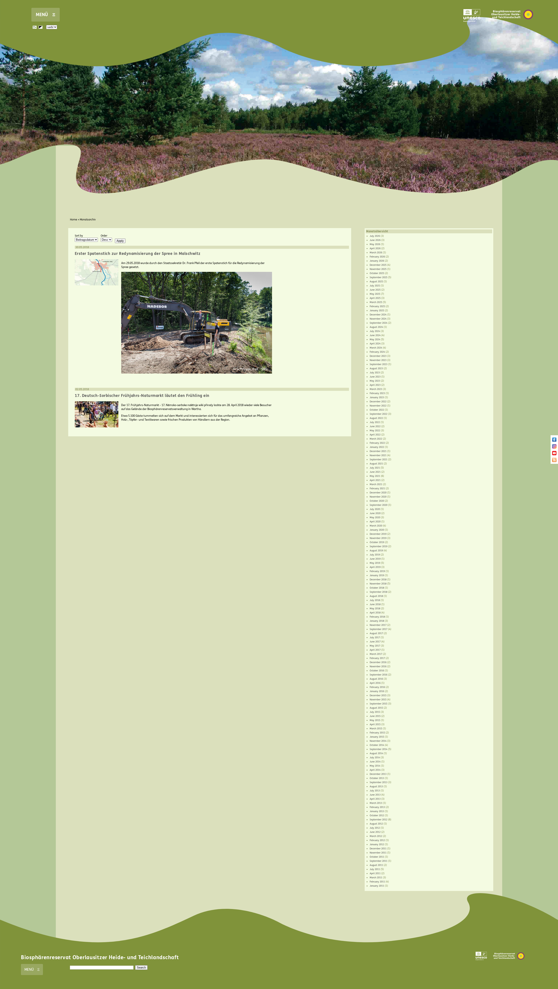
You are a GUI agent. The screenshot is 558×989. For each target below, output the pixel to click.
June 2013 (375, 794)
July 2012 (375, 827)
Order (104, 235)
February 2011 (377, 881)
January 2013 (377, 811)
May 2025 (375, 294)
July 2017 (375, 637)
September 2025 (378, 277)
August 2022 (376, 418)
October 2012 (377, 815)
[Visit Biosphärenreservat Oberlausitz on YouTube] (554, 454)
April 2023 (375, 385)
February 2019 (377, 571)
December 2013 (378, 774)
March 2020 (376, 525)
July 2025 (375, 285)
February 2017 (377, 658)
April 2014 (375, 770)
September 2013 (378, 782)
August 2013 (376, 786)
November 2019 (378, 538)
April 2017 (375, 650)
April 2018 (375, 612)
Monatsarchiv (88, 219)
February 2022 (377, 443)
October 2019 (377, 542)
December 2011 (378, 848)
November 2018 (378, 583)
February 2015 (377, 732)
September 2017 (378, 629)
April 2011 (375, 873)
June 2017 (375, 641)
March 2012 (376, 836)
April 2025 (375, 298)
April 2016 (375, 683)
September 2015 (378, 703)
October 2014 (377, 745)
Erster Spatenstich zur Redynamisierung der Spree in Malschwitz (137, 253)
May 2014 (375, 765)
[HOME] (512, 26)
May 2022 (375, 430)
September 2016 (378, 674)
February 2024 (377, 352)
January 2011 (377, 885)
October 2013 (377, 778)
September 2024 (378, 323)
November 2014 (378, 741)
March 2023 (376, 389)
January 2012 (377, 844)
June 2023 (375, 376)
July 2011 (375, 869)
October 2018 (377, 587)
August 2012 (376, 823)
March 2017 (376, 654)
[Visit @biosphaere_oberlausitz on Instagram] (554, 447)
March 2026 (376, 252)
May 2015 (375, 720)
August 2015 (376, 707)
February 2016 (377, 687)
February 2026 (377, 256)
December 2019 (378, 534)
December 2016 (378, 662)
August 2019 (376, 550)
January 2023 (377, 397)
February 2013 (377, 807)
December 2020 (378, 492)
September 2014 (378, 749)
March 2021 (376, 484)
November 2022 (378, 405)
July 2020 (375, 509)
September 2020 (378, 505)
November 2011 (378, 852)
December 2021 (378, 451)
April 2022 (375, 434)
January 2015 (377, 736)
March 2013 (376, 803)
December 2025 (378, 265)
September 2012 (378, 819)
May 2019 (375, 563)
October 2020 (377, 501)
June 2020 (375, 513)
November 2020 (378, 496)
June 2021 (375, 472)
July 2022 (375, 422)
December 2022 (378, 401)
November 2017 (378, 625)
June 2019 (375, 558)
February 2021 (377, 488)
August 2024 (376, 327)
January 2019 (377, 575)
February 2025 (377, 306)
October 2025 (377, 273)
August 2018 (376, 596)
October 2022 (377, 409)
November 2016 (378, 666)
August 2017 (376, 633)
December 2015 (378, 695)
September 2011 (378, 861)
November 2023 (378, 360)
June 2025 (375, 289)
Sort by (79, 235)
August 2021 (376, 463)
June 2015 (375, 716)
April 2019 (375, 567)
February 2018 (377, 616)
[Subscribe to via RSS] (554, 461)
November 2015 (378, 699)
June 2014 (375, 761)
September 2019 (378, 546)
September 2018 (378, 592)
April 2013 (375, 799)
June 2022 (375, 426)
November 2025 (378, 269)
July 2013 (375, 790)
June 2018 (375, 604)
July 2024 (375, 331)
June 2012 (375, 832)
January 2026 (377, 260)
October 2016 (377, 670)
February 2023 (377, 393)
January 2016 (377, 691)
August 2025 (376, 281)
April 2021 (375, 480)
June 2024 (375, 335)
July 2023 (375, 372)
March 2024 (376, 347)
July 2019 (375, 554)
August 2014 (376, 753)
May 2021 (375, 476)
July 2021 (375, 467)
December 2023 (378, 356)
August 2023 (376, 368)
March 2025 (376, 302)
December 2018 (378, 579)
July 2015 (375, 712)
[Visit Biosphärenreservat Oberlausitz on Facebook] (554, 441)
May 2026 (375, 244)
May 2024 (375, 339)
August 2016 (376, 678)
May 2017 (375, 645)
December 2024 (378, 314)
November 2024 (378, 318)
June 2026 (375, 240)
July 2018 (375, 600)
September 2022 (378, 414)
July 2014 (375, 757)
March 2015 (376, 728)
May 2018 (375, 608)
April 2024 (375, 343)
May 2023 (375, 380)
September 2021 (378, 459)
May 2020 (375, 517)
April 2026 (375, 248)
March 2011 (376, 877)
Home (73, 219)
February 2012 (377, 840)
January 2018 (377, 621)
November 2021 (378, 455)
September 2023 (378, 364)
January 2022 (377, 447)
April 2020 (375, 521)
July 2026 (375, 236)
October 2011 (377, 856)
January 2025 (377, 310)
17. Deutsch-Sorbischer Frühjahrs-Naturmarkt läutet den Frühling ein (142, 395)
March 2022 (376, 438)
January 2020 (377, 529)
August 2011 (376, 865)
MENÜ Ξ (45, 14)
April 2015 (375, 724)
